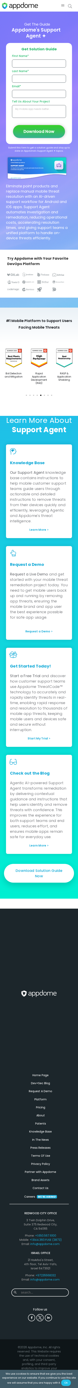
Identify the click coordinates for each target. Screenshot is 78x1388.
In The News (40, 1140)
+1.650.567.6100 (45, 1236)
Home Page (40, 1075)
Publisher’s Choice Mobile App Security (64, 377)
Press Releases (40, 1148)
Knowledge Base (40, 1132)
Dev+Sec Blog (40, 1083)
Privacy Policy (40, 1164)
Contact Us (40, 1188)
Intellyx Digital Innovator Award (13, 377)
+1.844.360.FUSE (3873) (46, 1240)
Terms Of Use (40, 1156)
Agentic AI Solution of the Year (39, 377)
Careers (40, 1197)
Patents (40, 1124)
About (40, 1115)
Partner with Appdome (40, 1172)
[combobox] (43, 1292)
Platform (40, 1099)
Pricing (40, 1107)
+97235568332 (46, 1275)
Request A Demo (40, 1091)
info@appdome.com (45, 1244)
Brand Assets (40, 1180)
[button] (62, 5)
